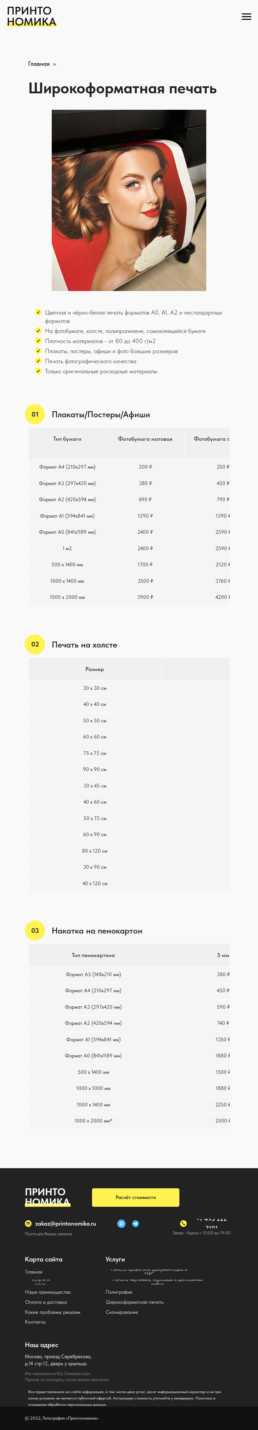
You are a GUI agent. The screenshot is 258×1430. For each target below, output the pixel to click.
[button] (135, 1197)
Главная (39, 63)
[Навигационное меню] (246, 16)
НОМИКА (47, 1202)
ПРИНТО (45, 1192)
